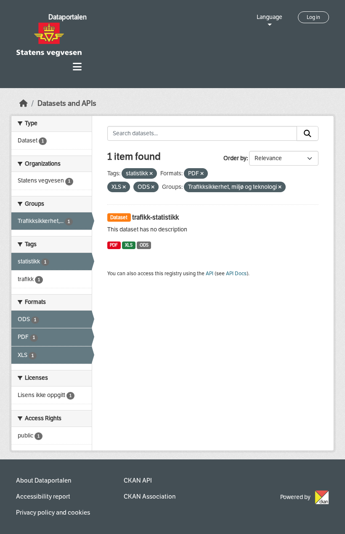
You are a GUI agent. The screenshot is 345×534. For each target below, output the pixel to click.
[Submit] (307, 133)
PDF (114, 245)
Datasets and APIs (66, 103)
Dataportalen (67, 17)
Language (269, 17)
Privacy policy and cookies (53, 512)
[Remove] (151, 174)
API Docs (236, 273)
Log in (313, 17)
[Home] (23, 103)
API (209, 273)
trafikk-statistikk (155, 217)
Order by (235, 158)
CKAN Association (149, 496)
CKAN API (138, 480)
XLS (129, 245)
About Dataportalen (43, 480)
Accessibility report (43, 496)
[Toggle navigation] (77, 67)
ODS (144, 245)
